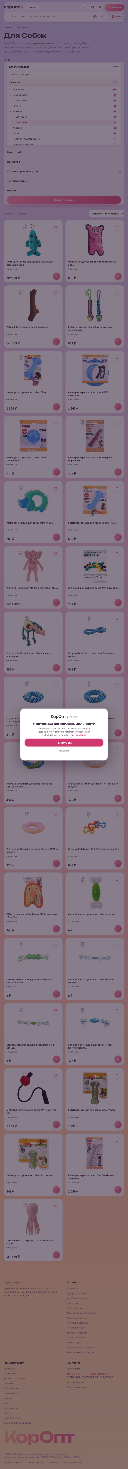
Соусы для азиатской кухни (81, 1347)
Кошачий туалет (21, 94)
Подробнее (80, 735)
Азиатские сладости (77, 1332)
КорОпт (12, 7)
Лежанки (17, 127)
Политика (54, 1462)
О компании (10, 1373)
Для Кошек (21, 116)
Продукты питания (76, 1293)
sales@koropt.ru (75, 1382)
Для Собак (21, 122)
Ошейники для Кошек (23, 144)
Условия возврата (35, 1462)
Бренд (11, 190)
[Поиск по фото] (95, 16)
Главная (8, 27)
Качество (13, 162)
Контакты (9, 1383)
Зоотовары (14, 82)
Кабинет (8, 1402)
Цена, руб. (14, 152)
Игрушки (17, 111)
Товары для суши (76, 1337)
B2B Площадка (11, 1388)
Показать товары (64, 200)
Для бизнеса (10, 1393)
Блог (6, 1412)
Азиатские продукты (77, 1317)
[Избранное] (92, 7)
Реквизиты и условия (15, 1378)
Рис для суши (74, 1342)
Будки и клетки (20, 100)
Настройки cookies (72, 1462)
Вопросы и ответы (76, 1387)
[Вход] (84, 7)
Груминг (17, 105)
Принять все (64, 742)
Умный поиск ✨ (12, 1408)
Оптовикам (9, 1368)
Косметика (72, 1288)
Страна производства (23, 171)
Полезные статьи (13, 1417)
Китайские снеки (75, 1327)
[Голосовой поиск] (102, 16)
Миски (16, 133)
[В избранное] (55, 227)
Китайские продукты (78, 1298)
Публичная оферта (13, 1462)
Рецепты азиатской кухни (80, 1352)
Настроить (64, 750)
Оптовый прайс (75, 1308)
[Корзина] (100, 7)
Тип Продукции (18, 181)
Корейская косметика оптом (81, 1312)
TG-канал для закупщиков (17, 1422)
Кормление (18, 89)
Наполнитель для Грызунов (26, 138)
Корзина (8, 1398)
